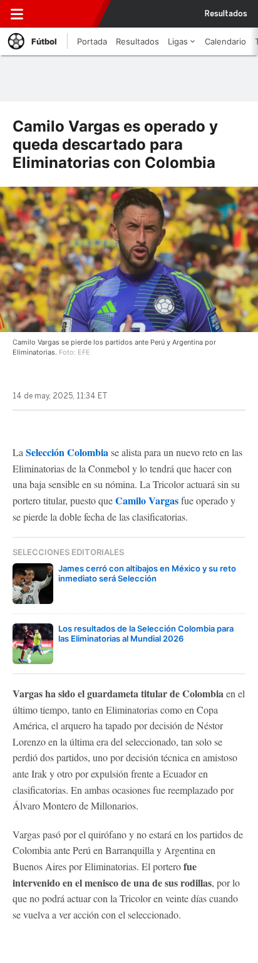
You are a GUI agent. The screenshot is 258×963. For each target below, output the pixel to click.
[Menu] (17, 14)
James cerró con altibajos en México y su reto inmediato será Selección (147, 573)
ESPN (64, 14)
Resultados (226, 13)
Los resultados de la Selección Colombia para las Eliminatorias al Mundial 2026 (146, 633)
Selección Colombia (67, 452)
